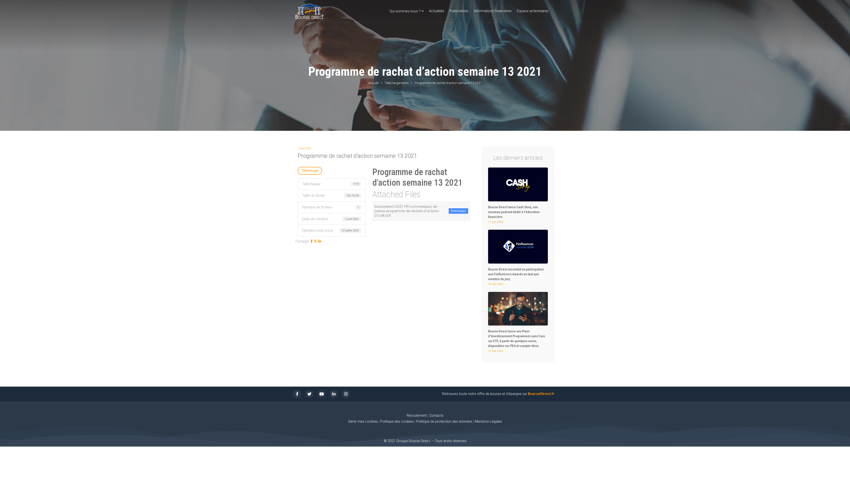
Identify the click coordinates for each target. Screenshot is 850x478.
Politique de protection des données (444, 421)
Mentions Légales (488, 421)
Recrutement (417, 415)
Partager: (303, 241)
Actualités (436, 11)
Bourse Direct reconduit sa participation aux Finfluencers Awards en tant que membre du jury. (516, 274)
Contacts (436, 415)
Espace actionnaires (533, 11)
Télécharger (309, 170)
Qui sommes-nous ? (405, 11)
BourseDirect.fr (541, 394)
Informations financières (493, 11)
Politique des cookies (397, 421)
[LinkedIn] (319, 241)
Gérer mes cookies (363, 421)
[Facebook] (312, 241)
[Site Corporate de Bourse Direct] (310, 11)
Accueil (373, 83)
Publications (459, 11)
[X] (315, 241)
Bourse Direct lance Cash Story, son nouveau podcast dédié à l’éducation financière (514, 212)
